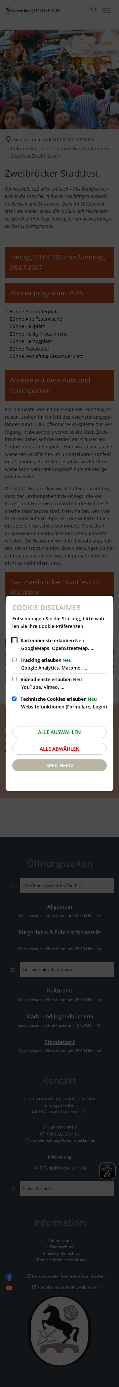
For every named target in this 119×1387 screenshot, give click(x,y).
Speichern (59, 765)
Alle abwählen (60, 748)
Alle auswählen (59, 732)
